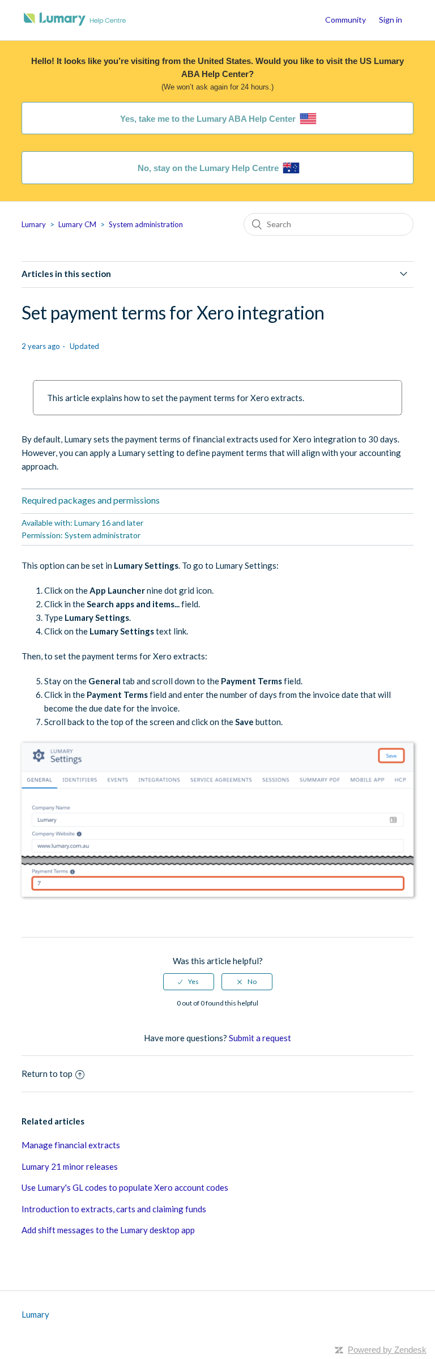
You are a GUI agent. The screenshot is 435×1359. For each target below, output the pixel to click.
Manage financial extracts (71, 1145)
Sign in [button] (390, 19)
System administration (146, 224)
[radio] (188, 981)
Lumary (34, 224)
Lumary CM (77, 224)
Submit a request (260, 1038)
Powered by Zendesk (387, 1349)
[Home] (75, 25)
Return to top (47, 1073)
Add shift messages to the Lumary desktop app (108, 1230)
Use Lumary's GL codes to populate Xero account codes (125, 1187)
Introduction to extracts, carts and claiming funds (114, 1209)
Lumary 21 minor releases (70, 1166)
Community (345, 19)
